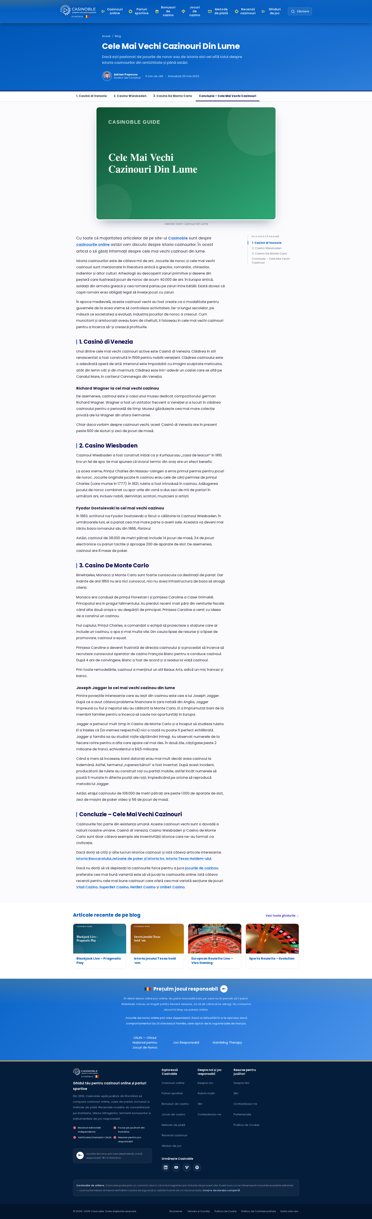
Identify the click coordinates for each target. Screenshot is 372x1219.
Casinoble (178, 238)
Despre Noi (241, 1083)
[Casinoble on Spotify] (197, 1167)
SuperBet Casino (114, 887)
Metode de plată (173, 1125)
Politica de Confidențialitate (258, 1211)
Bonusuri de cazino (175, 1104)
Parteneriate (242, 1114)
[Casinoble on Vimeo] (187, 1167)
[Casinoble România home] (85, 1071)
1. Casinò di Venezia (91, 96)
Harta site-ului (289, 1211)
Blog (118, 36)
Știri (200, 1104)
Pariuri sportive (172, 1093)
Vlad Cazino (87, 887)
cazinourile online (93, 244)
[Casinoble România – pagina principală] (78, 10)
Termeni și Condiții (198, 1211)
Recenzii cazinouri (174, 1135)
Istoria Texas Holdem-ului (188, 858)
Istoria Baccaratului (93, 858)
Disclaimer (175, 1211)
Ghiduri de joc (171, 1146)
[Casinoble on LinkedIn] (166, 1167)
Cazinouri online (173, 1083)
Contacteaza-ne (209, 1114)
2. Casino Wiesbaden (130, 96)
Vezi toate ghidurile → (282, 916)
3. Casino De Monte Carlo (172, 96)
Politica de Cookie (246, 1125)
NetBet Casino (143, 887)
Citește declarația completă (221, 1190)
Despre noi (205, 1083)
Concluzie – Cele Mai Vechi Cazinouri (227, 96)
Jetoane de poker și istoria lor (138, 858)
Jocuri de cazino (173, 1114)
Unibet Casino (172, 887)
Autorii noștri (206, 1093)
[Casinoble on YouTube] (176, 1167)
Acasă (106, 36)
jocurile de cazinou (201, 868)
